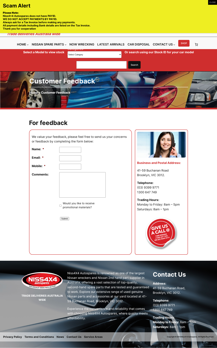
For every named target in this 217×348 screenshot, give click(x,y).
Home (33, 92)
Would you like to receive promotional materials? (79, 205)
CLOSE (212, 2)
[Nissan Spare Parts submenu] (65, 44)
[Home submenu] (28, 44)
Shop (184, 43)
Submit (64, 218)
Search (134, 64)
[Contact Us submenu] (174, 44)
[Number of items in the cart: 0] (196, 44)
